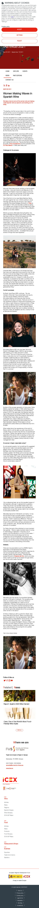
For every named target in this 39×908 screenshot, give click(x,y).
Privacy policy (20, 893)
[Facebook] (7, 681)
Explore (16, 71)
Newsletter (20, 900)
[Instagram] (9, 681)
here (12, 17)
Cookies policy (6, 26)
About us (20, 890)
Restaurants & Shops (11, 844)
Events (25, 71)
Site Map (20, 903)
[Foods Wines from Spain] (21, 748)
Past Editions (17, 75)
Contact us (9, 80)
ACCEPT (19, 29)
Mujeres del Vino (19, 556)
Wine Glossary (8, 813)
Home (7, 71)
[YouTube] (12, 681)
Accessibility (20, 905)
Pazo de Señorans (15, 144)
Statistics (6, 857)
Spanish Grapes (8, 810)
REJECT (19, 41)
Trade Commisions (9, 855)
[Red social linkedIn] (9, 86)
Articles (6, 802)
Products (6, 831)
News (7, 75)
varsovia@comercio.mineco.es (14, 765)
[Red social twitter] (4, 86)
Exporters (7, 852)
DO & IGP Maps (8, 815)
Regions (6, 807)
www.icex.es (9, 768)
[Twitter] (5, 681)
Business (7, 849)
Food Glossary (8, 834)
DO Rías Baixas (7, 145)
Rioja (29, 203)
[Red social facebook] (6, 86)
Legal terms (20, 898)
